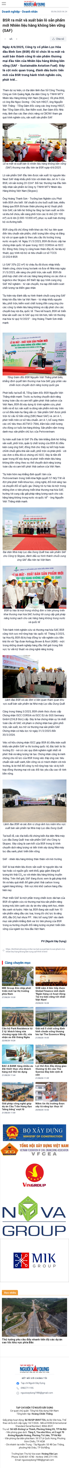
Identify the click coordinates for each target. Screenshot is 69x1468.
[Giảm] (5, 39)
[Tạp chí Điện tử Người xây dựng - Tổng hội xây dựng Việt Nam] (34, 4)
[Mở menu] (3, 3)
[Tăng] (16, 39)
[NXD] (34, 1368)
